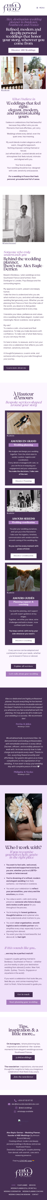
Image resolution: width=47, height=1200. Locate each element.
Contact (35, 1194)
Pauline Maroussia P (9, 243)
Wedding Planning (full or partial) (23, 1188)
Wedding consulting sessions (19, 1194)
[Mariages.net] (23, 1122)
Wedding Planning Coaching (32, 1191)
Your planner (22, 1185)
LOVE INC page (25, 1161)
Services (32, 1185)
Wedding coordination (12, 1191)
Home (13, 1185)
